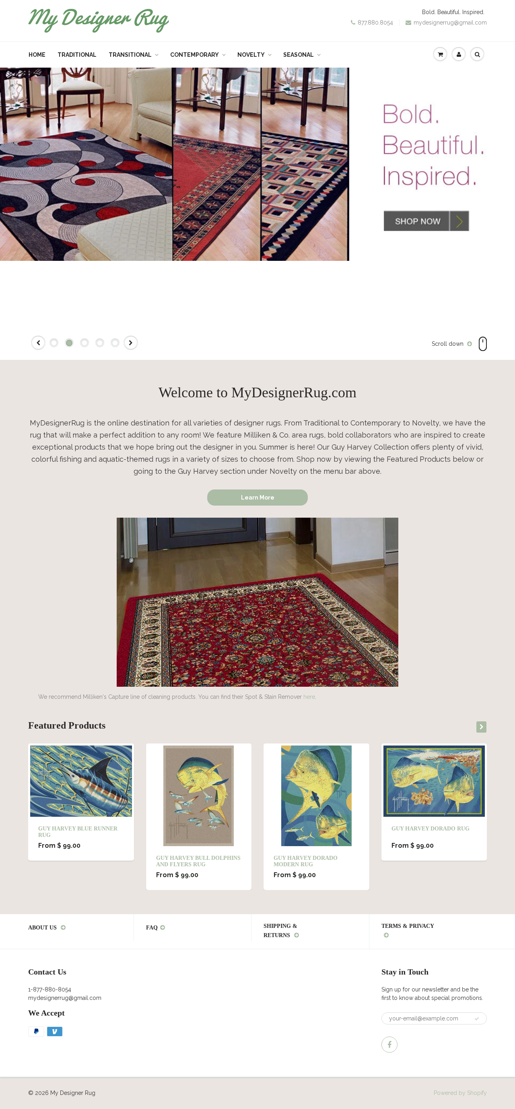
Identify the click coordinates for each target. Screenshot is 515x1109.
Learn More (257, 497)
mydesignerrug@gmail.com (450, 22)
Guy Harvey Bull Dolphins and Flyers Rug (198, 861)
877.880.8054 (375, 22)
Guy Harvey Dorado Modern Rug (306, 861)
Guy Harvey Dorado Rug (430, 829)
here (309, 697)
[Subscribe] (477, 1018)
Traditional (77, 55)
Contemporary (194, 55)
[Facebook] (389, 1045)
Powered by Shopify (460, 1093)
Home (37, 55)
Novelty (251, 55)
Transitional (130, 55)
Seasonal (298, 55)
